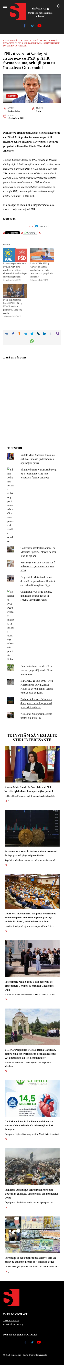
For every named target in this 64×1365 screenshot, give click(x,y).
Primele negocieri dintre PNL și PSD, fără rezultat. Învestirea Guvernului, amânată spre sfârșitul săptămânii (15, 270)
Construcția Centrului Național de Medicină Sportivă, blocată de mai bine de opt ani (38, 551)
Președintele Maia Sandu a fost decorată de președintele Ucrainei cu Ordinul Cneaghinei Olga (38, 581)
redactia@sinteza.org (13, 1324)
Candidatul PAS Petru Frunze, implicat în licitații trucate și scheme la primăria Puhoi (36, 595)
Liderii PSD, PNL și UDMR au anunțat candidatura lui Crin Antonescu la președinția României (41, 270)
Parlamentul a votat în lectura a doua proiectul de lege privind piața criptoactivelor (36, 703)
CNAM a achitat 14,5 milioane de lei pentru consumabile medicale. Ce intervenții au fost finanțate (29, 1125)
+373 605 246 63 (11, 1320)
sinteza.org (40, 8)
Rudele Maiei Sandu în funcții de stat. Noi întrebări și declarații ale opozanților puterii (38, 459)
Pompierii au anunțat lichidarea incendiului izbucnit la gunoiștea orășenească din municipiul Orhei (31, 1193)
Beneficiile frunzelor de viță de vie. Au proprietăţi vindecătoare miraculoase (37, 670)
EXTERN (12, 96)
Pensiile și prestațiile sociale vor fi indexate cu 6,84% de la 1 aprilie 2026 (38, 566)
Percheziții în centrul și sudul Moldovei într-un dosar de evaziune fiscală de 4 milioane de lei (30, 1259)
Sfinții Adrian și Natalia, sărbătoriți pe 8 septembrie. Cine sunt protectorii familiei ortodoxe (38, 473)
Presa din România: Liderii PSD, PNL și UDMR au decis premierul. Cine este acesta (12, 306)
